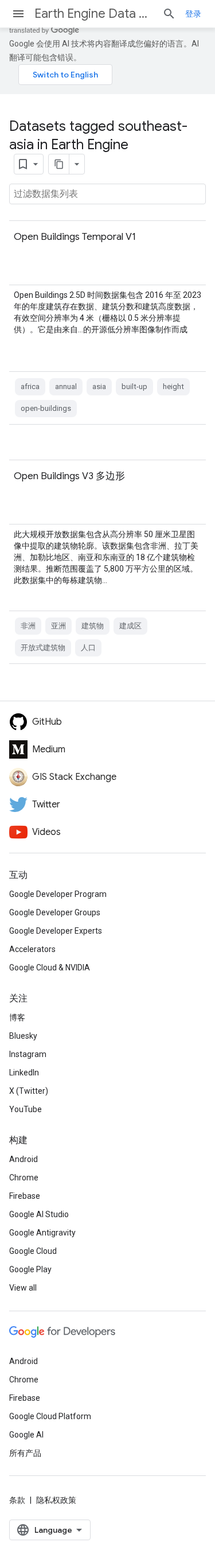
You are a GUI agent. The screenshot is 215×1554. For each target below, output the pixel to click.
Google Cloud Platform (50, 1416)
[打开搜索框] (169, 14)
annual (66, 386)
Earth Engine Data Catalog (93, 13)
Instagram (27, 1054)
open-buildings (46, 408)
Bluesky (23, 1035)
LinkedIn (24, 1072)
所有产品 (25, 1453)
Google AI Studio (39, 1214)
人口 (88, 647)
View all (23, 1287)
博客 (17, 1017)
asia (99, 386)
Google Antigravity (42, 1232)
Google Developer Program (58, 894)
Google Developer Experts (55, 930)
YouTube (25, 1109)
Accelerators (32, 949)
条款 (17, 1500)
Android (23, 1159)
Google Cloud (33, 1251)
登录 (193, 13)
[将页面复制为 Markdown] (59, 164)
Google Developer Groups (54, 912)
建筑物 (92, 625)
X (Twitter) (28, 1090)
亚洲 (58, 625)
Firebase (24, 1196)
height (173, 386)
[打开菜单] (18, 14)
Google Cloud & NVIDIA (49, 967)
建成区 (130, 625)
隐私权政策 (56, 1500)
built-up (134, 386)
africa (30, 386)
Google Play (30, 1269)
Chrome (23, 1177)
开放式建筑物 (43, 647)
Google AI (26, 1434)
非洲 (28, 625)
